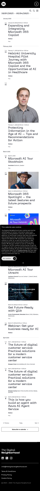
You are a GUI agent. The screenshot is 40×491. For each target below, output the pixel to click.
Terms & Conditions (8, 471)
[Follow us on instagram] (11, 458)
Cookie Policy (6, 478)
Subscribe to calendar (19, 429)
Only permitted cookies (11, 263)
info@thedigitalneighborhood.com (14, 466)
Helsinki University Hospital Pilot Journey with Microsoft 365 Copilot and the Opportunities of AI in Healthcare (22, 63)
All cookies (7, 258)
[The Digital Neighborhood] (3, 4)
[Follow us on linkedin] (2, 458)
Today (20, 423)
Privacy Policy (6, 475)
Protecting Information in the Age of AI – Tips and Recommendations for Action (23, 134)
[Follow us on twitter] (7, 458)
